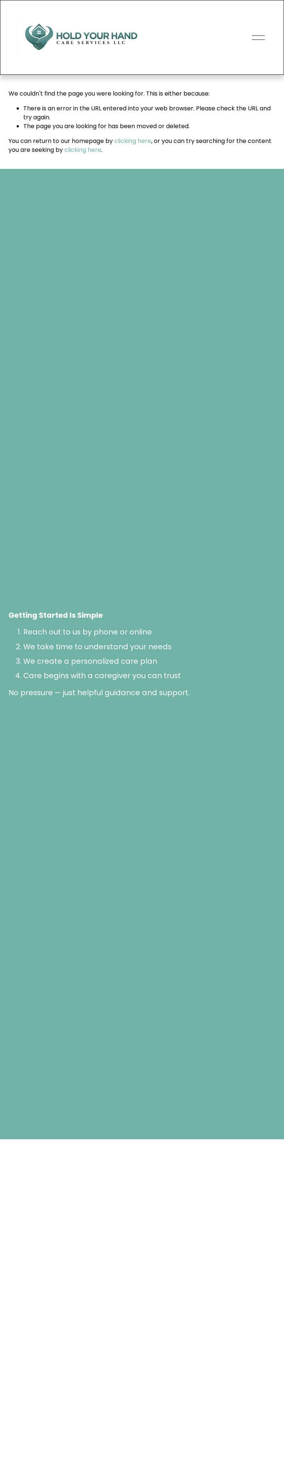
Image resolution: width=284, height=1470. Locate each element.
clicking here (132, 141)
